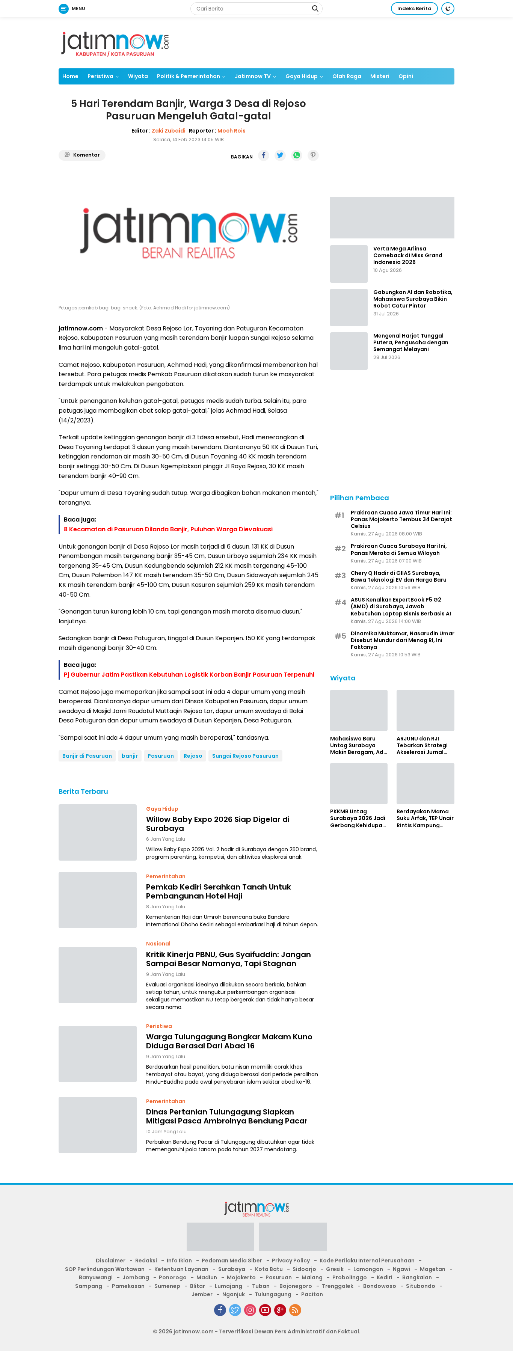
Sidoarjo (304, 1269)
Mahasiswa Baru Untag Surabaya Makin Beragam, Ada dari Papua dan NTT (358, 745)
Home (70, 76)
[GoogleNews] (280, 1310)
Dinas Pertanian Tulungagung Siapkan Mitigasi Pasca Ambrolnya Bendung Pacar (227, 1116)
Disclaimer (110, 1260)
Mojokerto (241, 1277)
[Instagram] (250, 1310)
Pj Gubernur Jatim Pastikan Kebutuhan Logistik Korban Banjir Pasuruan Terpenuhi (189, 674)
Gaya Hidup (301, 76)
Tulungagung (273, 1294)
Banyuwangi (96, 1277)
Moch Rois (231, 130)
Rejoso (193, 756)
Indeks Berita (414, 8)
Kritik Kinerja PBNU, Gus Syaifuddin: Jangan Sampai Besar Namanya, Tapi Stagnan (228, 959)
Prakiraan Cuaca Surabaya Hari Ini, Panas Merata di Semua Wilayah (399, 549)
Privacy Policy (291, 1260)
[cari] (315, 9)
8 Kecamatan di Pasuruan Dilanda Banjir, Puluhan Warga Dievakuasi (168, 529)
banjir (130, 756)
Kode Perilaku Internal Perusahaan (367, 1260)
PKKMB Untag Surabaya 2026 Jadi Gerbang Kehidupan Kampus (358, 818)
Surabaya (231, 1269)
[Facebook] (220, 1310)
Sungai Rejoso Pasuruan (245, 756)
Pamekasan (128, 1286)
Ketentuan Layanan (181, 1269)
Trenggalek (337, 1286)
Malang (312, 1277)
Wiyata (138, 76)
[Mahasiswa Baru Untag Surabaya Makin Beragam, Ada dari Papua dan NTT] (359, 710)
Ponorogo (173, 1277)
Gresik (335, 1269)
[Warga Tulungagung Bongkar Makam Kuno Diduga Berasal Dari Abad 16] (98, 1054)
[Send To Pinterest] (313, 155)
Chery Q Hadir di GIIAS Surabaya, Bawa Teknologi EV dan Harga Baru (399, 576)
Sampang (88, 1286)
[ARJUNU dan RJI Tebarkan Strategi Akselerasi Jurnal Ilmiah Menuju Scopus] (425, 710)
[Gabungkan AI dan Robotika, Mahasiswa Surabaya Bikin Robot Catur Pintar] (349, 307)
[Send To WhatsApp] (296, 155)
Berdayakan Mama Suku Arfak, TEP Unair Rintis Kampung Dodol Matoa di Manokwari (425, 818)
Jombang (135, 1277)
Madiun (206, 1277)
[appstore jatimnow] (293, 1239)
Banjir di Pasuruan (87, 756)
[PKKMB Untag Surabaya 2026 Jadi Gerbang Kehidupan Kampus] (359, 783)
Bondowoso (379, 1286)
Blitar (197, 1286)
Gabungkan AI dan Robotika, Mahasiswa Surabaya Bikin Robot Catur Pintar (413, 299)
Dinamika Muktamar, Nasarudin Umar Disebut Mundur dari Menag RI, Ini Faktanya (402, 640)
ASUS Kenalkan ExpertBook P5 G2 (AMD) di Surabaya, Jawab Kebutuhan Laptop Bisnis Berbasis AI (401, 606)
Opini (405, 76)
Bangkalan (417, 1277)
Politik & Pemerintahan (188, 76)
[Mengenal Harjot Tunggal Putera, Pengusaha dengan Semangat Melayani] (349, 351)
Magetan (432, 1269)
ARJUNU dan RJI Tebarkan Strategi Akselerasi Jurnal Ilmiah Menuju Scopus (422, 745)
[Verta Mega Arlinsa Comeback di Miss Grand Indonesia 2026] (349, 264)
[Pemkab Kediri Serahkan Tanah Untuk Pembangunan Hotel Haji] (98, 900)
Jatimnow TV (253, 76)
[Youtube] (265, 1310)
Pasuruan (161, 756)
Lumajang (228, 1286)
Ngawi (401, 1269)
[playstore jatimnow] (220, 1239)
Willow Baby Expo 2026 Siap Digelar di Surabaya (218, 824)
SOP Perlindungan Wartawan (105, 1269)
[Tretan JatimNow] (392, 217)
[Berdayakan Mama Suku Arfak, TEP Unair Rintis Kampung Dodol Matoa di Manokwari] (425, 783)
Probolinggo (349, 1277)
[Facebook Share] (263, 155)
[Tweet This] (280, 155)
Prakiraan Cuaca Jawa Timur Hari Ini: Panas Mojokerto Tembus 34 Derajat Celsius (401, 519)
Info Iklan (179, 1260)
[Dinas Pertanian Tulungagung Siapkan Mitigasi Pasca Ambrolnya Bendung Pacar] (98, 1125)
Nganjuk (233, 1294)
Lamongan (368, 1269)
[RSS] (295, 1310)
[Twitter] (235, 1310)
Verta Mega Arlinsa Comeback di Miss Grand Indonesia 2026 (407, 255)
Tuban (261, 1286)
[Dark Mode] (447, 8)
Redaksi (146, 1260)
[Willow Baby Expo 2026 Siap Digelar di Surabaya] (98, 832)
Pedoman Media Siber (232, 1260)
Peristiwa (100, 76)
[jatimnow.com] (115, 42)
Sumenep (167, 1286)
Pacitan (312, 1294)
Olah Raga (346, 76)
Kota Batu (269, 1269)
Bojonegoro (295, 1286)
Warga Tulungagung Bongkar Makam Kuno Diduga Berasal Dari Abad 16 (229, 1041)
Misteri (379, 76)
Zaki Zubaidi (169, 130)
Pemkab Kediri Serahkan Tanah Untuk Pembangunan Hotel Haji (218, 891)
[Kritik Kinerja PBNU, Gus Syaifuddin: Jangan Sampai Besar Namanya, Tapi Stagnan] (98, 975)
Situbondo (420, 1286)
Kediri (384, 1277)
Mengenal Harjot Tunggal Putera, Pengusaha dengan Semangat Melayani (410, 342)
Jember (202, 1294)
